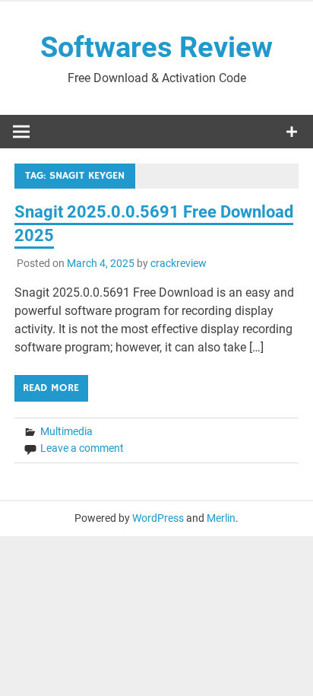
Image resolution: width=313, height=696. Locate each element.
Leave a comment (82, 448)
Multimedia (66, 431)
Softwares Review (156, 47)
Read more (51, 388)
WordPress (158, 518)
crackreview (178, 263)
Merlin (221, 518)
